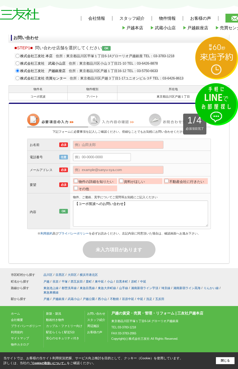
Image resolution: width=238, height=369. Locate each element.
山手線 (123, 288)
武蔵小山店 (163, 28)
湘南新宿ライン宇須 (144, 288)
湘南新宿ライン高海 (187, 288)
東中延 (99, 281)
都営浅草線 (69, 288)
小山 (110, 281)
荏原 (56, 281)
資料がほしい (134, 182)
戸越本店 (132, 28)
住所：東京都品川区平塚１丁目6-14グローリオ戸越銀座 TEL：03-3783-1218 (97, 56)
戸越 (46, 281)
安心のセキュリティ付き (62, 338)
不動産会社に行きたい (186, 182)
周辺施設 (93, 326)
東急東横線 (51, 292)
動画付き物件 (55, 320)
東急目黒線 (87, 288)
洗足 (149, 299)
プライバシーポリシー (74, 233)
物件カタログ (20, 344)
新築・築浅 (53, 313)
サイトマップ (20, 338)
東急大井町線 (107, 288)
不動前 (114, 299)
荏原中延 (128, 299)
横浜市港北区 (89, 275)
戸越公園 (89, 299)
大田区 (72, 275)
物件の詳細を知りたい (96, 182)
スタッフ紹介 (96, 320)
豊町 (89, 281)
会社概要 (17, 320)
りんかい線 (211, 288)
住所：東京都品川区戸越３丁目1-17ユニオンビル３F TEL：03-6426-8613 (101, 78)
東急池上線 (51, 288)
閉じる (225, 360)
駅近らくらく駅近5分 (60, 332)
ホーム (15, 313)
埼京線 (165, 288)
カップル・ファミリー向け (64, 326)
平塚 (65, 281)
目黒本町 (122, 281)
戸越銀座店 (195, 28)
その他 (84, 189)
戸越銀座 (59, 299)
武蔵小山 (74, 299)
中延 (143, 281)
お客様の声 (200, 18)
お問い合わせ (96, 313)
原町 (134, 281)
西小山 (102, 299)
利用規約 (46, 233)
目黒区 (60, 275)
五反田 (159, 299)
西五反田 (77, 281)
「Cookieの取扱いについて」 (48, 363)
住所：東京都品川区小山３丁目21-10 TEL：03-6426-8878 (89, 63)
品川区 (48, 275)
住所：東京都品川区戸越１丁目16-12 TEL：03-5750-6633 (89, 71)
